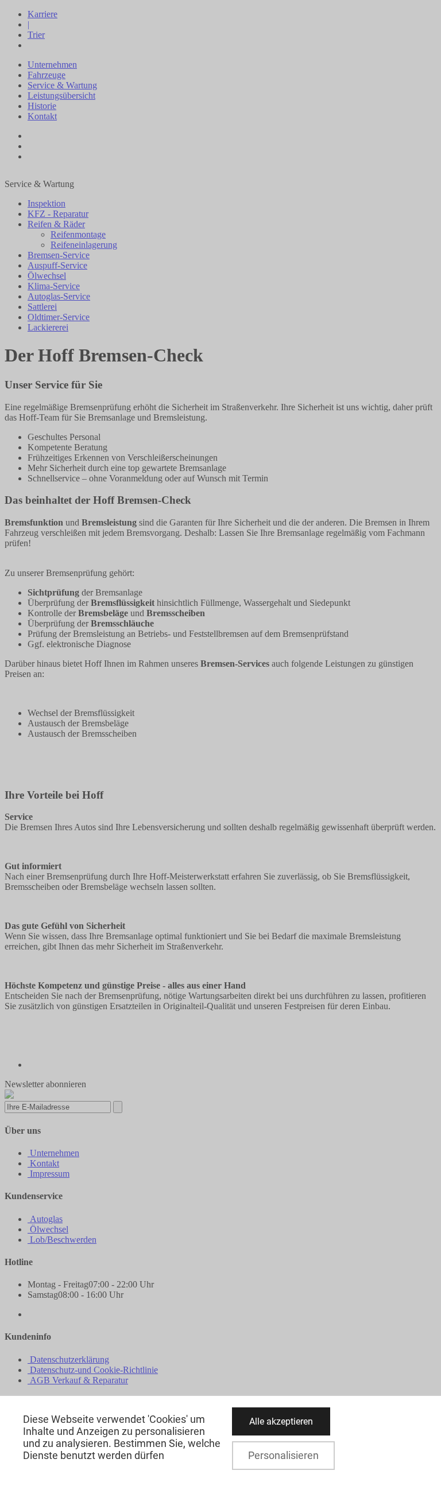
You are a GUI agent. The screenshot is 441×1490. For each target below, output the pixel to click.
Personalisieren (283, 1455)
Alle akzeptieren (281, 1421)
